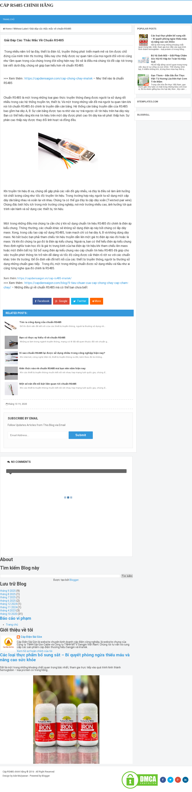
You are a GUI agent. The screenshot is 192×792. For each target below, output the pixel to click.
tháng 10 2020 (8, 613)
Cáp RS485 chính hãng (26, 5)
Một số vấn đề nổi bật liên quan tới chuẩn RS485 (47, 383)
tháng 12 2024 (8, 603)
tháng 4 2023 (8, 610)
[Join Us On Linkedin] (185, 780)
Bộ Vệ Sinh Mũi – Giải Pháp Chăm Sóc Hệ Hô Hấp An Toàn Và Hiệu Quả (169, 58)
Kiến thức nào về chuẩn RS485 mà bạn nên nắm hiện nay (52, 368)
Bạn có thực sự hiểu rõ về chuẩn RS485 (42, 337)
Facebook (43, 301)
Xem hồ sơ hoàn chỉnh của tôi (34, 651)
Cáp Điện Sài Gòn (31, 636)
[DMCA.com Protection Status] (139, 780)
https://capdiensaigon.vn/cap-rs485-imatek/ (44, 278)
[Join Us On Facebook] (163, 780)
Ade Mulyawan (20, 776)
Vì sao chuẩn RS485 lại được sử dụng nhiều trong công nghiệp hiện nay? (62, 353)
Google (62, 301)
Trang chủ (8, 19)
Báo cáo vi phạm (15, 618)
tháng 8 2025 (8, 594)
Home (8, 28)
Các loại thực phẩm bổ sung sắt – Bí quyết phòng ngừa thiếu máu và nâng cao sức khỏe (169, 38)
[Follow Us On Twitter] (170, 780)
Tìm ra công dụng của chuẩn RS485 (40, 322)
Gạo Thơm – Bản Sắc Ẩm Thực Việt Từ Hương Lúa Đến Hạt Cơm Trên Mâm (169, 78)
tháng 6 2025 (8, 600)
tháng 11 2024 (8, 607)
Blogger (74, 579)
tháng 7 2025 (8, 597)
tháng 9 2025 (8, 590)
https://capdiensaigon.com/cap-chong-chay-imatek (59, 78)
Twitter (81, 301)
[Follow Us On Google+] (178, 780)
